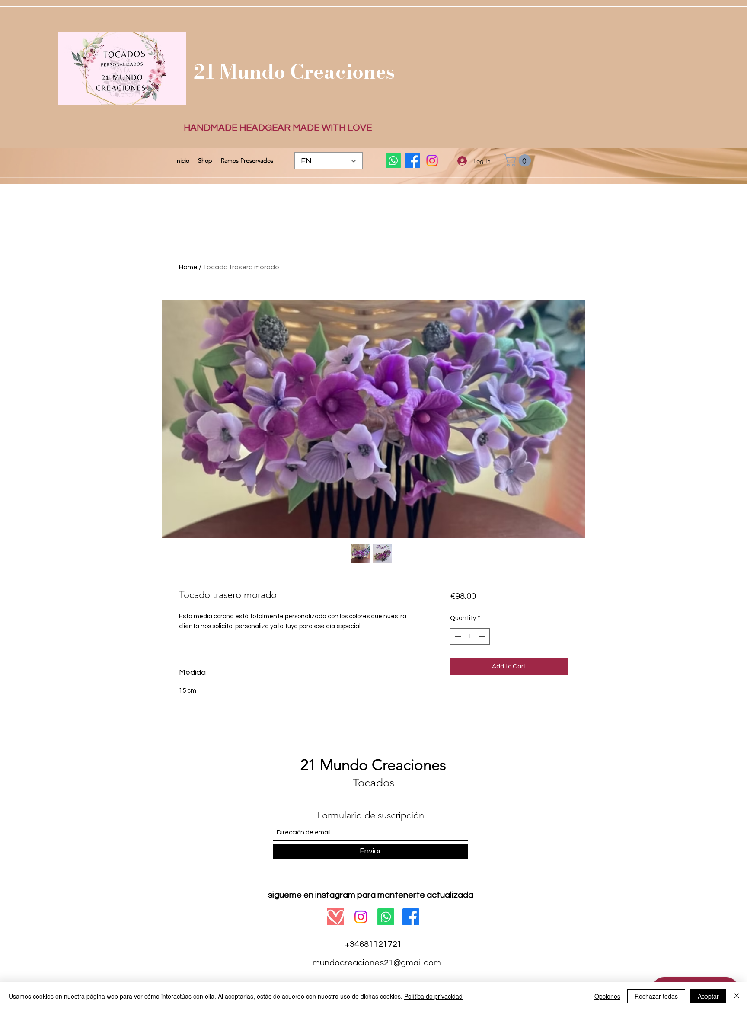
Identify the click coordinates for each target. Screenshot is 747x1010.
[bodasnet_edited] (335, 916)
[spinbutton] (470, 637)
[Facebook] (412, 160)
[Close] (736, 996)
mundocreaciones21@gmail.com (377, 963)
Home (188, 267)
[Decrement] (457, 637)
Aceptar (708, 996)
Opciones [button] (607, 996)
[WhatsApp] (393, 160)
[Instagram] (432, 160)
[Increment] (482, 637)
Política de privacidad (433, 996)
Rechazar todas (656, 996)
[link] (519, 160)
